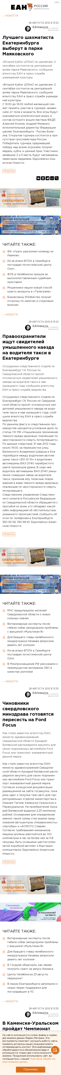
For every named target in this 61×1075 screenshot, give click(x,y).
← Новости (10, 16)
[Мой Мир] (52, 178)
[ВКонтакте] (38, 178)
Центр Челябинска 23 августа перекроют (27, 976)
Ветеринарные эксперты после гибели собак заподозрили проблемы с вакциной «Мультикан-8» (32, 628)
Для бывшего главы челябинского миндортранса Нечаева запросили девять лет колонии (30, 641)
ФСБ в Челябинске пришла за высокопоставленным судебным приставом (29, 278)
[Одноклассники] (43, 178)
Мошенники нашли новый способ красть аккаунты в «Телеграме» (29, 290)
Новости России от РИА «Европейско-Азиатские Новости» (22, 7)
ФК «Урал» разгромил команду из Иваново (30, 253)
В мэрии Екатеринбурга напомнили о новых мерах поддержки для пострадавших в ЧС (32, 988)
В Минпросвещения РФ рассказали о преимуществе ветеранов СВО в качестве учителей (32, 668)
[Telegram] (47, 178)
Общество (8, 171)
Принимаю (30, 1069)
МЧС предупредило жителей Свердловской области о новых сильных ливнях (28, 614)
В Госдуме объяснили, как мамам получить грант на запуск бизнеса (30, 967)
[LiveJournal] (57, 178)
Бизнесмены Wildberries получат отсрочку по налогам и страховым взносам (30, 301)
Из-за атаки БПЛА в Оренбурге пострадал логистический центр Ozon (29, 265)
